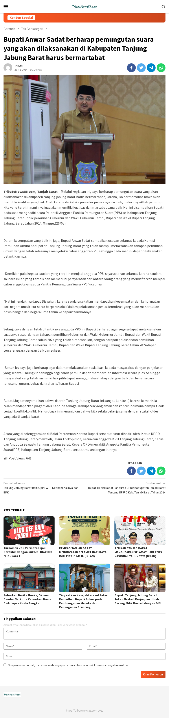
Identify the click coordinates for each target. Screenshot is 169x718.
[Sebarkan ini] (131, 67)
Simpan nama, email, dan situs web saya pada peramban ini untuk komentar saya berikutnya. (68, 665)
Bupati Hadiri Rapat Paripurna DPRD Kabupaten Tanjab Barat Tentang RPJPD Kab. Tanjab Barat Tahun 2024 (126, 487)
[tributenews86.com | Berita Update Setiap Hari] (84, 6)
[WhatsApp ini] (161, 67)
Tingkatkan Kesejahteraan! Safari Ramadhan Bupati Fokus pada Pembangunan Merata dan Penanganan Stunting (83, 601)
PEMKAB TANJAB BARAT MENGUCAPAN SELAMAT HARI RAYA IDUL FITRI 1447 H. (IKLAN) (83, 552)
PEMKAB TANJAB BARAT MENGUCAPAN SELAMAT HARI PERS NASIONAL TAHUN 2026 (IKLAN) (138, 552)
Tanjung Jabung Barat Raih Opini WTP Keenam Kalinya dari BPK (41, 487)
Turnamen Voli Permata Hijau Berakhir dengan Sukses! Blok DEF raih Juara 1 (28, 552)
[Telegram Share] (151, 67)
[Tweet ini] (141, 67)
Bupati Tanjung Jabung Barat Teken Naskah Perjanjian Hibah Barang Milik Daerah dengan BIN (137, 599)
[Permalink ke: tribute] (8, 67)
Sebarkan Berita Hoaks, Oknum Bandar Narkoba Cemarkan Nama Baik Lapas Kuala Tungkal (27, 599)
